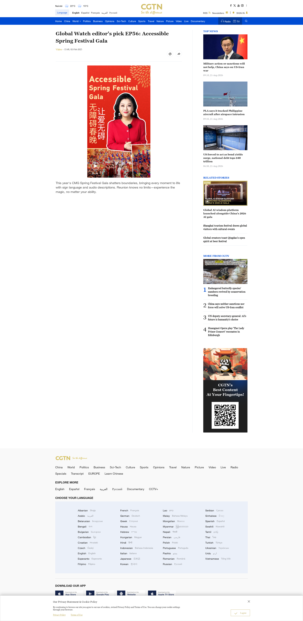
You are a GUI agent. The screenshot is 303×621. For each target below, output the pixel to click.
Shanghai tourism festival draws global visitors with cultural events (225, 227)
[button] (95, 166)
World (75, 21)
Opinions (109, 21)
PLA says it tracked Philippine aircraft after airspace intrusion (224, 112)
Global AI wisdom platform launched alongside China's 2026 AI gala (224, 213)
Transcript (77, 473)
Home (58, 21)
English (76, 12)
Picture (169, 21)
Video (179, 21)
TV (238, 21)
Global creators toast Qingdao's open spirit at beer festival (224, 239)
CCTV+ (153, 489)
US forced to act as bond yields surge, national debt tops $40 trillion (223, 158)
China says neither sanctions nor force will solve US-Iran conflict (226, 305)
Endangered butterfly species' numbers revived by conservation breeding (226, 292)
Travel (151, 21)
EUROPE (94, 473)
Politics (87, 21)
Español (85, 12)
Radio (228, 21)
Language (62, 12)
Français (95, 12)
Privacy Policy (59, 615)
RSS (205, 13)
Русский (113, 12)
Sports (142, 21)
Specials (60, 473)
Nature (160, 21)
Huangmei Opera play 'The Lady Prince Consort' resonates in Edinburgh (226, 331)
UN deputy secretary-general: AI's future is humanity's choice (227, 318)
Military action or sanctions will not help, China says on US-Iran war (224, 67)
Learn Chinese (114, 473)
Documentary (198, 21)
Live (186, 21)
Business (98, 21)
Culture (132, 21)
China (67, 21)
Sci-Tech (121, 21)
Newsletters (218, 13)
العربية (104, 12)
